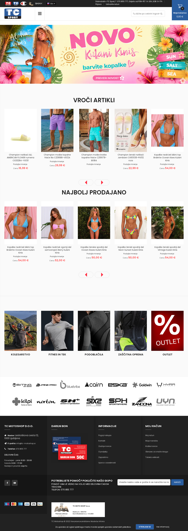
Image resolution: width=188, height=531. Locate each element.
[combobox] (148, 14)
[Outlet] (167, 331)
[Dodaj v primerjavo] (24, 147)
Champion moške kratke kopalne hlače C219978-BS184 (94, 157)
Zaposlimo (103, 457)
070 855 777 (21, 449)
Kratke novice (151, 446)
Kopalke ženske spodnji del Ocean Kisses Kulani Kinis (94, 248)
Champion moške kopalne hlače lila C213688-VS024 (57, 156)
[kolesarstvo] (20, 331)
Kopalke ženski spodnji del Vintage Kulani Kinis (168, 248)
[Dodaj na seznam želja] (17, 147)
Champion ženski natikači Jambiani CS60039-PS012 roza (131, 157)
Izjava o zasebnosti (107, 462)
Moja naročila (151, 441)
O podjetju (103, 451)
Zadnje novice (104, 446)
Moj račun (149, 435)
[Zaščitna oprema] (131, 331)
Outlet (167, 354)
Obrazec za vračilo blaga (156, 451)
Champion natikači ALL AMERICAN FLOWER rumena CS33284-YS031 (20, 157)
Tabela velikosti (152, 457)
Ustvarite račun (112, 4)
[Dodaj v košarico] (9, 147)
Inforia (102, 521)
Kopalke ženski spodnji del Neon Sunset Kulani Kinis (131, 248)
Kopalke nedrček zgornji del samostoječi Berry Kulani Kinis (57, 250)
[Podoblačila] (94, 331)
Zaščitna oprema (130, 354)
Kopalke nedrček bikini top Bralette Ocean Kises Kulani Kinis (167, 157)
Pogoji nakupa (104, 435)
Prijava (98, 4)
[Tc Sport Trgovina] (22, 384)
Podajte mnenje (20, 164)
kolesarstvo (20, 354)
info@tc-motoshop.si (26, 443)
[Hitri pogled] (31, 147)
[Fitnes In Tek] (57, 331)
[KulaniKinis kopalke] (47, 54)
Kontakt (101, 441)
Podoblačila (94, 354)
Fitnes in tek (57, 354)
